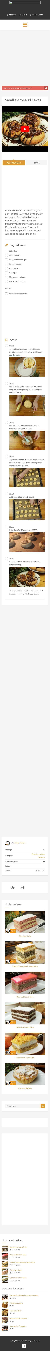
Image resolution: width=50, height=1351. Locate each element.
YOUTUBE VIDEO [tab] (14, 163)
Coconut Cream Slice (18, 1278)
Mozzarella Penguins (18, 1326)
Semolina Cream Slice (25, 1027)
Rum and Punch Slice (25, 997)
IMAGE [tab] (36, 163)
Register (12, 15)
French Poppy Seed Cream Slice (25, 966)
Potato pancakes (16, 1303)
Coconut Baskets (25, 1088)
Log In (24, 15)
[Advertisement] (25, 58)
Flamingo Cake (25, 936)
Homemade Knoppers (18, 1318)
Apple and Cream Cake (25, 1057)
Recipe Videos (19, 843)
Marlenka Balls (15, 1311)
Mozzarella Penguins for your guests (24, 1295)
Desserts (41, 857)
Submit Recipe (37, 15)
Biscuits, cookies (38, 854)
